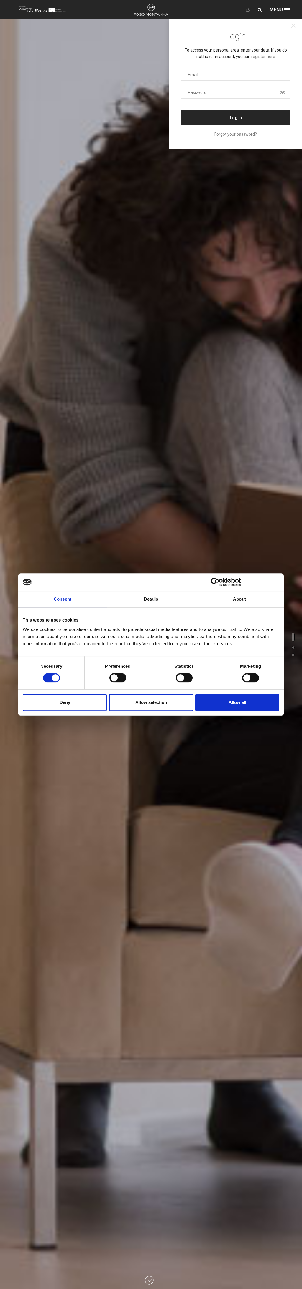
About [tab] (239, 599)
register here (263, 56)
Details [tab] (151, 599)
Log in (236, 117)
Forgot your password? (235, 134)
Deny (65, 702)
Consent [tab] (62, 599)
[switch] (117, 677)
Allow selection (151, 702)
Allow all (237, 702)
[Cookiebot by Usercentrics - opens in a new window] (215, 582)
